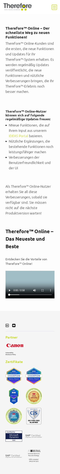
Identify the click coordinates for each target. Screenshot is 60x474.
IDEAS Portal (18, 136)
